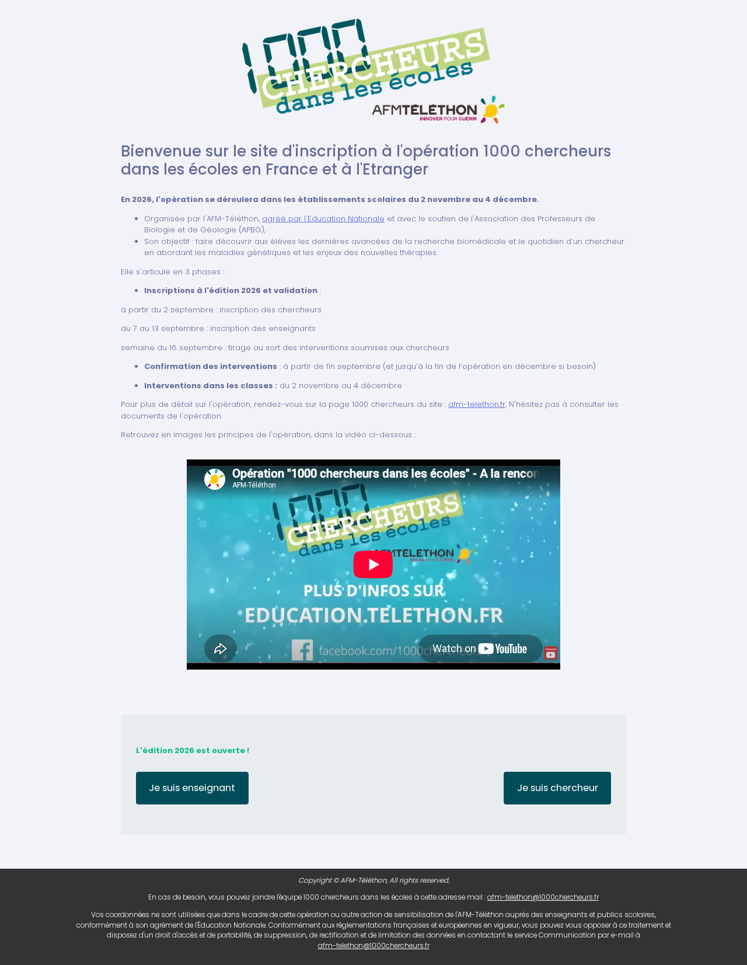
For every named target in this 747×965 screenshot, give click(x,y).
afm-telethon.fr (476, 404)
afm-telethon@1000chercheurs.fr (543, 897)
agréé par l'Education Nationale (323, 218)
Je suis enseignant (192, 788)
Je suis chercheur (557, 788)
